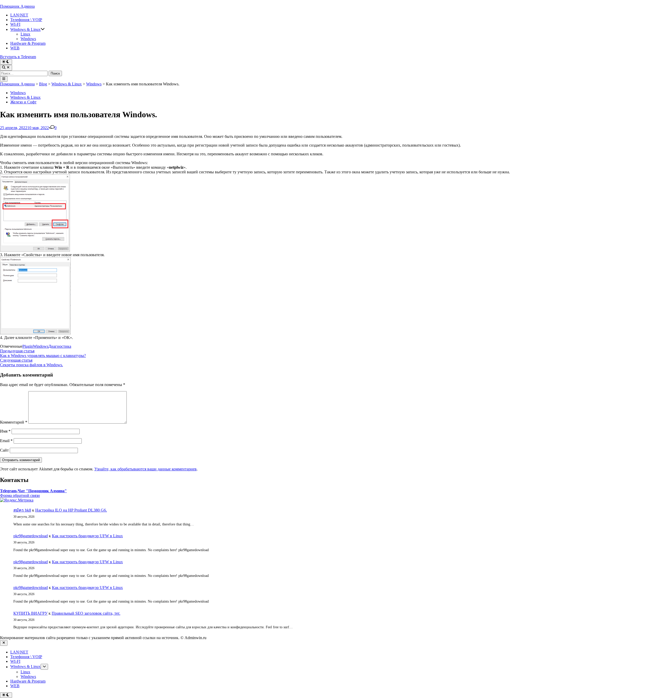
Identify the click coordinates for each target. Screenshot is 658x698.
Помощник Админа (17, 6)
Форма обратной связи (20, 495)
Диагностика (59, 346)
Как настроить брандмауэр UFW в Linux (87, 536)
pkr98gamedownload (30, 536)
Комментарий (13, 422)
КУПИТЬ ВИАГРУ (30, 613)
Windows (28, 39)
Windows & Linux (25, 29)
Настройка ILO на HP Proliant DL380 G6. (71, 510)
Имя (5, 431)
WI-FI (15, 24)
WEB (15, 48)
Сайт (4, 450)
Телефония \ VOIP (26, 19)
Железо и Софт (23, 102)
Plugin (27, 346)
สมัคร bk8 (22, 510)
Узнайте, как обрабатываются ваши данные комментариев (145, 469)
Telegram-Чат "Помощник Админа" (33, 491)
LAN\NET (19, 15)
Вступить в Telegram (18, 57)
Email (6, 441)
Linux (25, 34)
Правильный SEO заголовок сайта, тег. (86, 613)
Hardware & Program (27, 43)
